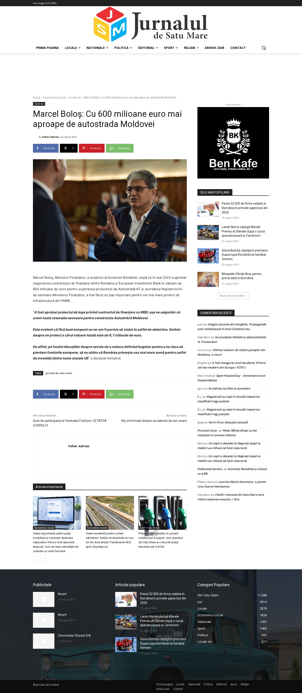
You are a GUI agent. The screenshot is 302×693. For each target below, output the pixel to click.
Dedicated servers (209, 469)
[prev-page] (35, 561)
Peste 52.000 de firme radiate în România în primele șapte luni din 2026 (245, 208)
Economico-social (54, 97)
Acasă (36, 97)
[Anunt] (43, 599)
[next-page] (43, 561)
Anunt (62, 594)
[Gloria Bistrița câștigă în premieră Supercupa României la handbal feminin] (208, 255)
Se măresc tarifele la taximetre (229, 388)
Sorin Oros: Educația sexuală (228, 422)
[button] (263, 47)
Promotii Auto (207, 430)
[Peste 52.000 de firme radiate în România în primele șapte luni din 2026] (208, 209)
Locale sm (74, 97)
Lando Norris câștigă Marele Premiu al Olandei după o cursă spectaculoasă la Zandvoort (243, 231)
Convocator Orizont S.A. (74, 635)
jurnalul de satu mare (59, 373)
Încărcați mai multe (232, 296)
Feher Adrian (50, 136)
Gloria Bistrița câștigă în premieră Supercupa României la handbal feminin (245, 255)
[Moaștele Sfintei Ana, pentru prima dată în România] (208, 279)
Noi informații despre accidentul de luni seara (154, 421)
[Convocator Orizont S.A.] (43, 641)
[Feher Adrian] (36, 137)
